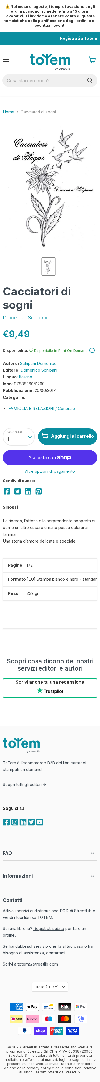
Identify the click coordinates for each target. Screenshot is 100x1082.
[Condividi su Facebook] (7, 491)
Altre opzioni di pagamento (50, 471)
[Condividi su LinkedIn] (28, 491)
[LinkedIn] (22, 821)
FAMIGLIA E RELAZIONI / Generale (41, 408)
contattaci (55, 953)
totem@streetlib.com (38, 964)
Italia (47, 986)
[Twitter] (31, 821)
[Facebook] (6, 821)
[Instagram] (14, 821)
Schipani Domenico (38, 363)
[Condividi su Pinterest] (38, 491)
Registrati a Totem (78, 38)
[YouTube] (39, 821)
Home (8, 112)
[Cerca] (90, 80)
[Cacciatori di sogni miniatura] (48, 266)
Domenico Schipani (25, 317)
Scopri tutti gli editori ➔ (24, 784)
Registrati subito (48, 928)
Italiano (25, 376)
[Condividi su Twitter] (17, 491)
